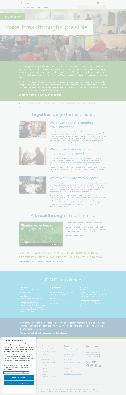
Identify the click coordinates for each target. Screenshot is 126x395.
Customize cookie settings (19, 388)
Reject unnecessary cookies (19, 383)
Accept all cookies (18, 377)
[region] (18, 365)
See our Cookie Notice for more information (16, 373)
